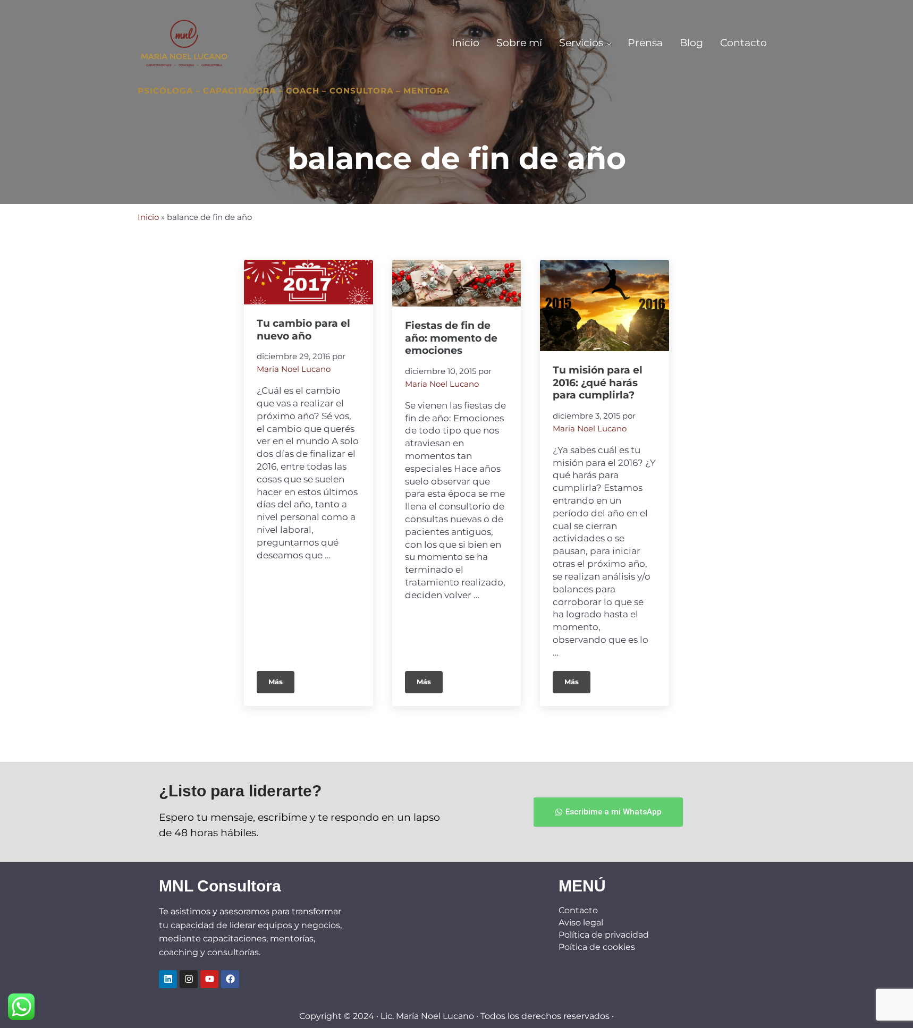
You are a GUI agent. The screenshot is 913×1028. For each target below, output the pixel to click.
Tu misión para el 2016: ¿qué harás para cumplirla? (598, 382)
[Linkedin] (168, 979)
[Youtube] (209, 979)
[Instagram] (189, 979)
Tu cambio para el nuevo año (303, 329)
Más (281, 678)
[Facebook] (230, 979)
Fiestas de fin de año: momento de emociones (451, 337)
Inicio (148, 217)
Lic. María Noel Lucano (427, 1016)
